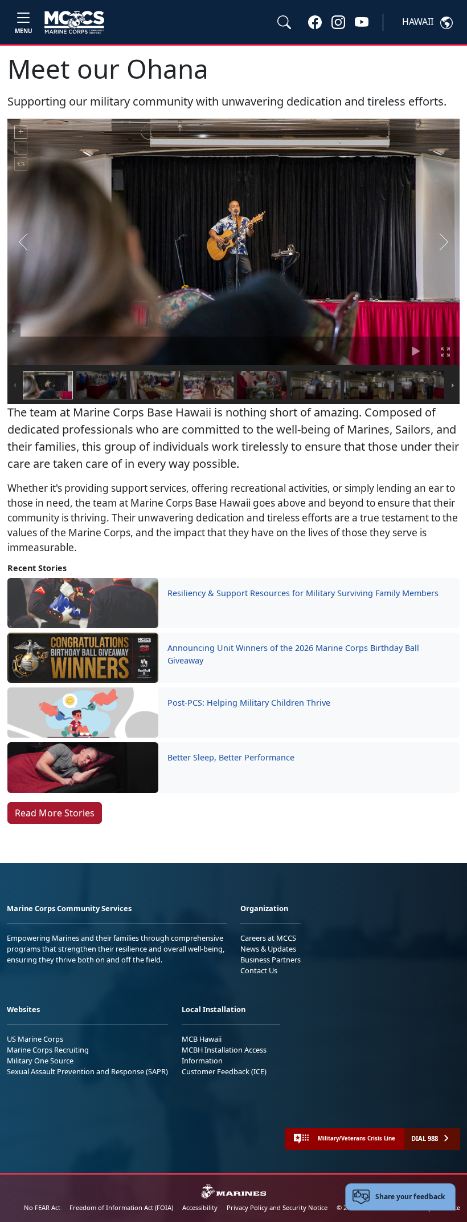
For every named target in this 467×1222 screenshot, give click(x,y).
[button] (315, 21)
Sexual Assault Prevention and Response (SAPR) (87, 1071)
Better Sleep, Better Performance (232, 757)
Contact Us (258, 970)
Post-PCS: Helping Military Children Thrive (248, 702)
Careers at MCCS (268, 938)
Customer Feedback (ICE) (224, 1071)
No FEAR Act (42, 1207)
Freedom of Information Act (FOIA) (121, 1207)
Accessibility (200, 1207)
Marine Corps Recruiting (48, 1050)
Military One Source (40, 1060)
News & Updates (268, 949)
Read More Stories (55, 813)
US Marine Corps (35, 1039)
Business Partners (270, 959)
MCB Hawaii (202, 1039)
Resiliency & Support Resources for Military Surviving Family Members (303, 593)
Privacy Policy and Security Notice (277, 1207)
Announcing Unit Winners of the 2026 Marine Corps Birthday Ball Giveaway (293, 654)
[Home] (74, 22)
